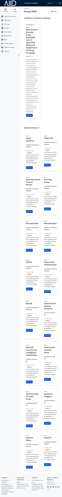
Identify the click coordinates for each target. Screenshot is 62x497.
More (28, 115)
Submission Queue (37, 486)
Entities (26, 8)
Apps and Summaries (23, 486)
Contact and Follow (22, 484)
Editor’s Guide (21, 488)
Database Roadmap (7, 488)
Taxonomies (35, 490)
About (18, 482)
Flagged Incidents (37, 484)
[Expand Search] (58, 3)
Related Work (5, 490)
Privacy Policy (51, 484)
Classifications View (38, 488)
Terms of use (50, 482)
